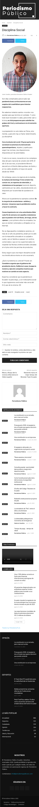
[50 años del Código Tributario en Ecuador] (7, 491)
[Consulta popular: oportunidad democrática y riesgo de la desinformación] (7, 470)
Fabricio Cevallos (19, 523)
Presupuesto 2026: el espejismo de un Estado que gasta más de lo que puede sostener (25, 427)
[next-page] (6, 538)
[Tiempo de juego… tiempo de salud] (7, 531)
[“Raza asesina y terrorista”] (7, 460)
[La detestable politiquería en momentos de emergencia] (7, 521)
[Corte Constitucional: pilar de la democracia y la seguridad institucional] (7, 480)
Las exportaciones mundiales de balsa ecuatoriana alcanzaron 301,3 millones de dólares (24, 613)
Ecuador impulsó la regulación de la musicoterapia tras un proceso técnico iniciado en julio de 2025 (25, 602)
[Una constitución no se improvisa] (7, 440)
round (28, 292)
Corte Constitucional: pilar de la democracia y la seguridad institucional (24, 480)
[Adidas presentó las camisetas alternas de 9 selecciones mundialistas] (7, 691)
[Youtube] (27, 788)
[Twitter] (22, 788)
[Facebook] (12, 788)
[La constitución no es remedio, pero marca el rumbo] (7, 418)
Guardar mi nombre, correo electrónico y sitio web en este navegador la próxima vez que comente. (18, 352)
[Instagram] (17, 788)
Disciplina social (19, 292)
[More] (29, 41)
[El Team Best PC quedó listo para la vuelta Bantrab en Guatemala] (7, 681)
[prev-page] (3, 538)
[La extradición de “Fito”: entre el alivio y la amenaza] (7, 511)
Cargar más (18, 622)
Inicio (3, 23)
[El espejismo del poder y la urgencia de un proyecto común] (7, 450)
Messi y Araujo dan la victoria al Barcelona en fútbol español (10, 375)
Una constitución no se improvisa (25, 437)
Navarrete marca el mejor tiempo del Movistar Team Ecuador (29, 375)
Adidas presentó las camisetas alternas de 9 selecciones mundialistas (24, 691)
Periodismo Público (13, 35)
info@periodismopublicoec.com (22, 774)
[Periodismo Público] (3, 35)
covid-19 (10, 292)
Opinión (9, 23)
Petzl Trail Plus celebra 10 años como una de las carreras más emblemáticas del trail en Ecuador (25, 701)
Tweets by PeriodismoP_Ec (11, 628)
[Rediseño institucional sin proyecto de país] (7, 501)
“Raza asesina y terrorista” (23, 457)
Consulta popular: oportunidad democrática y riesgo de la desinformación (24, 469)
